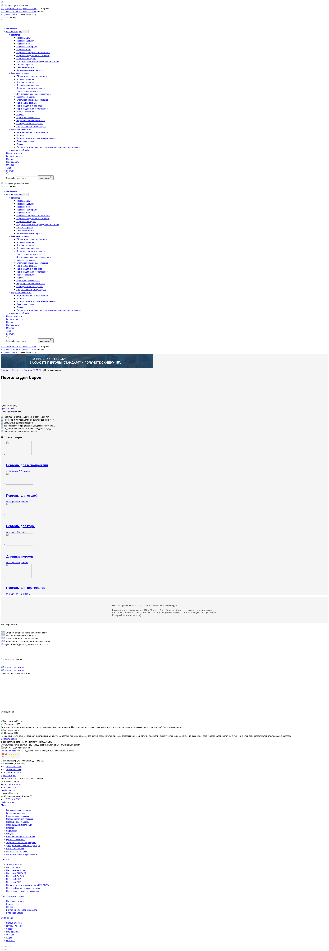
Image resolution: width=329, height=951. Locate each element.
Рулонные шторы (14, 912)
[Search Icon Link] (7, 173)
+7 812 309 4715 (13, 766)
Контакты (10, 170)
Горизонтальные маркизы (28, 90)
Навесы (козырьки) (25, 111)
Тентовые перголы (25, 67)
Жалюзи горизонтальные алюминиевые (35, 138)
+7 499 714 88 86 (13, 784)
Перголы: (5, 859)
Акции (9, 167)
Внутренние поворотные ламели (32, 132)
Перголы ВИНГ (23, 43)
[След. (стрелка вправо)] (5, 949)
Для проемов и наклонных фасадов (33, 93)
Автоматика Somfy (20, 150)
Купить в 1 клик (8, 408)
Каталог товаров (14, 31)
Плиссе (20, 144)
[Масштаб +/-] (10, 946)
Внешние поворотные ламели (30, 87)
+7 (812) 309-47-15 (10, 8)
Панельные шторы (25, 141)
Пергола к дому (23, 37)
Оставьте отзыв (8, 750)
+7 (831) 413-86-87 (10, 14)
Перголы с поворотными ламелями (33, 52)
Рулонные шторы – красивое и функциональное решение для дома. (49, 147)
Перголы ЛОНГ (23, 49)
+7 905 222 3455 (13, 769)
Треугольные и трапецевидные (31, 126)
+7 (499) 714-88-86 (10, 11)
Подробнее (22, 501)
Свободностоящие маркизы (29, 123)
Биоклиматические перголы (29, 70)
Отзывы (10, 164)
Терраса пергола (24, 64)
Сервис (9, 158)
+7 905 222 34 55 (9, 787)
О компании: (7, 917)
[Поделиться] (5, 946)
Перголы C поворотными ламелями (23, 887)
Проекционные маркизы (28, 117)
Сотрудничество (14, 152)
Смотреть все (8, 738)
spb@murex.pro (8, 775)
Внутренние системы (21, 129)
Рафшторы (11, 830)
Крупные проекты (14, 155)
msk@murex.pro (8, 790)
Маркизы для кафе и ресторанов (32, 108)
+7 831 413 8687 (13, 799)
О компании (11, 28)
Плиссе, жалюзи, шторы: (12, 895)
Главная (5, 370)
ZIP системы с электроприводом (31, 76)
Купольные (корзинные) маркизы (32, 99)
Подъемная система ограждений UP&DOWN (37, 61)
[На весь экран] (7, 946)
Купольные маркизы (15, 839)
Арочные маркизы (25, 79)
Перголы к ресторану (26, 46)
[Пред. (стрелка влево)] (2, 949)
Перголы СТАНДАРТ (26, 58)
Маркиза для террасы (26, 102)
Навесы (10, 827)
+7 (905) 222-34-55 (27, 8)
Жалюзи (20, 135)
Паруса (20, 114)
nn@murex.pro (8, 802)
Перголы (15, 34)
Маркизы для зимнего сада (29, 105)
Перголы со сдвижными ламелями (32, 55)
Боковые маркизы (25, 82)
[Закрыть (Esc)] (2, 946)
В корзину (25, 471)
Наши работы (12, 161)
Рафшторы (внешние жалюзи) (30, 120)
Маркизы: (5, 804)
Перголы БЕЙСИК (25, 40)
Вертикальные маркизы (27, 85)
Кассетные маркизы (25, 96)
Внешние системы (20, 73)
